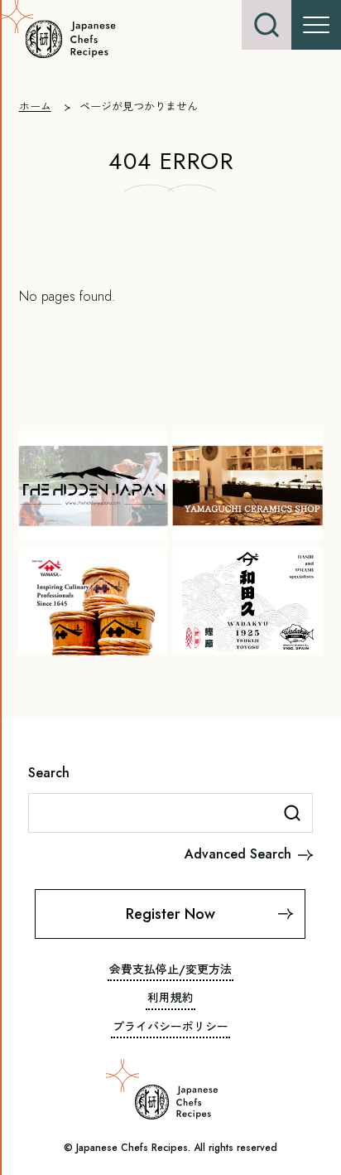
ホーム (35, 106)
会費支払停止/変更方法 (170, 969)
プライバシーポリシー (170, 1026)
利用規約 (170, 997)
